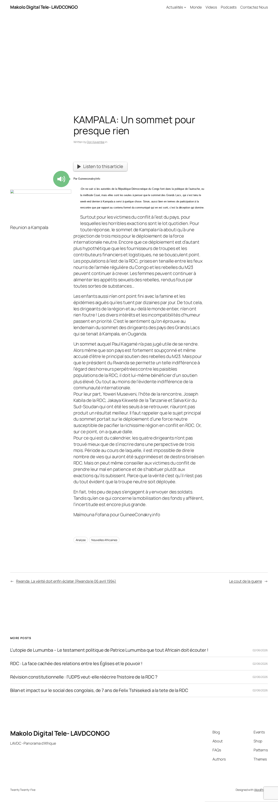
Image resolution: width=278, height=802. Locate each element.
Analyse (81, 540)
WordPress (261, 790)
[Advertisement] (139, 57)
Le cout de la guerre (245, 581)
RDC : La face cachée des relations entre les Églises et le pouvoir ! (76, 663)
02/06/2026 (260, 650)
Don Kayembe (95, 142)
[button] (61, 179)
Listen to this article (103, 166)
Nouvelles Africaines (104, 540)
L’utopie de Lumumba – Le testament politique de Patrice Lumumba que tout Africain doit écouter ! (109, 650)
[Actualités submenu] (185, 7)
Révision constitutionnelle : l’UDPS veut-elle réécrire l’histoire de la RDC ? (84, 677)
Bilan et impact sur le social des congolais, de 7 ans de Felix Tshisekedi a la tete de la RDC (99, 690)
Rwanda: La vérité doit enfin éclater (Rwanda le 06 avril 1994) (66, 581)
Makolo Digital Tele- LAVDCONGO (44, 7)
